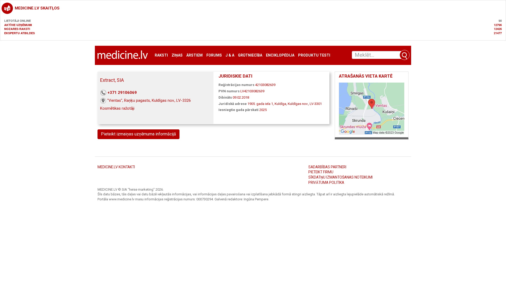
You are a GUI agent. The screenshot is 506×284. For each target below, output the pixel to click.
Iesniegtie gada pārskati (238, 110)
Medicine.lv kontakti (116, 167)
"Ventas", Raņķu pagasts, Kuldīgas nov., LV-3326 (149, 100)
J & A (230, 55)
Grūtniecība (250, 55)
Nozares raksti (17, 29)
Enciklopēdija (280, 55)
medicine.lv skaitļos (37, 8)
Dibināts (225, 97)
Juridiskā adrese (232, 104)
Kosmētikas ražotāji (117, 108)
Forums (214, 55)
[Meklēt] (405, 55)
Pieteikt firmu (320, 172)
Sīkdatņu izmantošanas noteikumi (340, 177)
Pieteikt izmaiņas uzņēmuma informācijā (138, 133)
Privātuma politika (326, 182)
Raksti (161, 55)
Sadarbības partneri (327, 167)
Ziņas (177, 55)
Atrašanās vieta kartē (365, 76)
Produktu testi (314, 55)
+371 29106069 (122, 92)
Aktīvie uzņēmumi (18, 25)
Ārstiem (194, 55)
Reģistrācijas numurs (236, 85)
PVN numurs (229, 91)
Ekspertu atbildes (19, 33)
